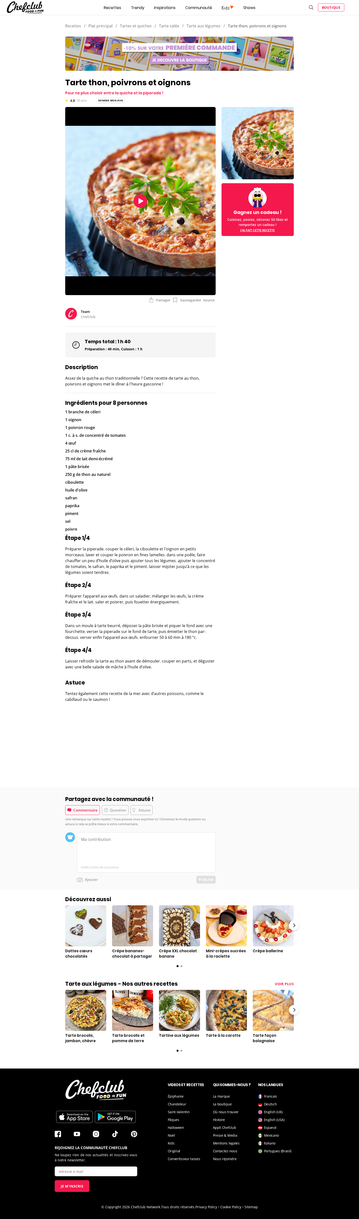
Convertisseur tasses (184, 1158)
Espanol (270, 1127)
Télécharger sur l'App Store (74, 1117)
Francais (270, 1096)
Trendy (137, 8)
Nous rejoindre (225, 1158)
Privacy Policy (206, 1207)
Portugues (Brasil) (278, 1151)
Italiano (270, 1143)
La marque (221, 1096)
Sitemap (251, 1207)
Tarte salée (169, 26)
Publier (206, 879)
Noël (171, 1135)
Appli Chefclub (224, 1127)
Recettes (112, 8)
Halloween (176, 1127)
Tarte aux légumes (204, 26)
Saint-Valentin (179, 1112)
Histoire (219, 1119)
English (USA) (274, 1119)
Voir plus (284, 984)
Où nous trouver (226, 1112)
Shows (249, 8)
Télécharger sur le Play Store (115, 1117)
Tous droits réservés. (178, 1207)
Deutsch (270, 1104)
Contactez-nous (225, 1151)
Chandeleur (177, 1104)
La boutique (222, 1104)
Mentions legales (226, 1143)
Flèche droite (294, 925)
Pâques (173, 1119)
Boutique (331, 7)
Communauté (198, 8)
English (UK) (273, 1112)
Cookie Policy (230, 1207)
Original (174, 1151)
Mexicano (271, 1135)
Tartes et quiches (136, 26)
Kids (171, 1143)
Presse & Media (225, 1135)
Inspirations (165, 8)
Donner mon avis (110, 100)
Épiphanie (176, 1096)
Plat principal (100, 26)
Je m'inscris (72, 1186)
